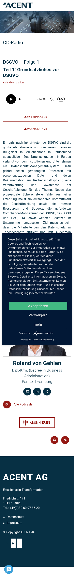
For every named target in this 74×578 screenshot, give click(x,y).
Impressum (14, 523)
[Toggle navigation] (65, 5)
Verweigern (38, 315)
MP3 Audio (36, 117)
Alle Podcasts (23, 404)
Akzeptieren (38, 306)
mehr (38, 324)
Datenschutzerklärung (43, 339)
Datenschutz (15, 517)
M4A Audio (36, 129)
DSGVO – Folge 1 (21, 62)
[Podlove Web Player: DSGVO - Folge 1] (37, 99)
